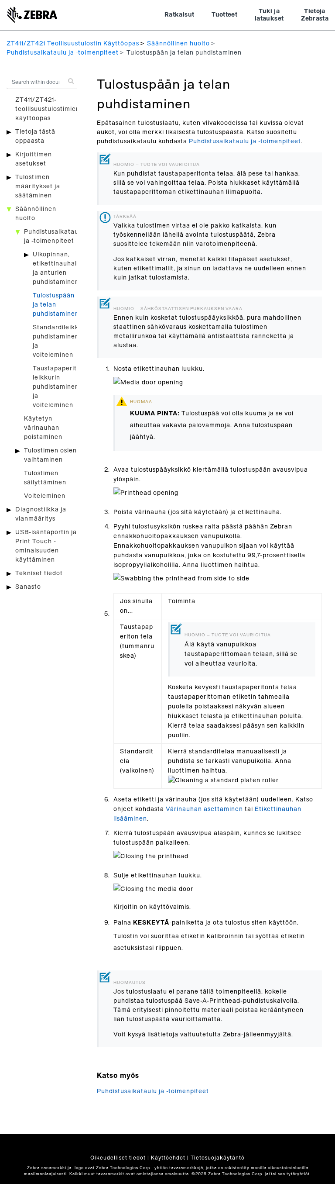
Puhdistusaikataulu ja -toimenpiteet (63, 53)
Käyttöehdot (168, 1157)
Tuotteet (224, 15)
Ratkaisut (179, 15)
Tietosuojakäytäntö (218, 1157)
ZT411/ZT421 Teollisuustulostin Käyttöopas (73, 44)
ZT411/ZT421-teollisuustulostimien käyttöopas (47, 109)
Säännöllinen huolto (178, 44)
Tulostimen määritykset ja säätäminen (37, 186)
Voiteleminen (44, 496)
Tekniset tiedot (39, 573)
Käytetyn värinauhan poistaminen (43, 428)
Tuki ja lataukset (269, 15)
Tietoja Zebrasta (314, 15)
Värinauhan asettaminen (204, 809)
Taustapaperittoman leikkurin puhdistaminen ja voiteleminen (65, 387)
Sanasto (28, 587)
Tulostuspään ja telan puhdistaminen (56, 305)
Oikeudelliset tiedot (118, 1157)
